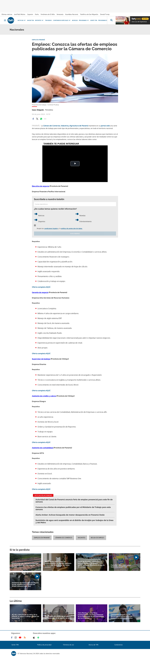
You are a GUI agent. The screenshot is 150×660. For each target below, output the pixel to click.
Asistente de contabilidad (42, 448)
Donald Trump (104, 14)
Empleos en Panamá (42, 538)
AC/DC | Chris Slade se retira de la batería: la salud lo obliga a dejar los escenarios (25, 616)
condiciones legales (51, 228)
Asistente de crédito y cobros (44, 396)
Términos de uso (68, 645)
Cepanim (30, 14)
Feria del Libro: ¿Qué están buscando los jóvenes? (121, 566)
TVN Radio (48, 20)
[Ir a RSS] (25, 637)
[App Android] (38, 637)
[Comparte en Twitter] (37, 119)
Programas (83, 20)
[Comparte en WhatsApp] (41, 119)
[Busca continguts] (111, 20)
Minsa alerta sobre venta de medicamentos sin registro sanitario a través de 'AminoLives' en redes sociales (58, 564)
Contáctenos (118, 645)
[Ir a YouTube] (20, 637)
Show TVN (30, 20)
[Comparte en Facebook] (33, 119)
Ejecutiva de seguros (40, 186)
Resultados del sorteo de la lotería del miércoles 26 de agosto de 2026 (58, 617)
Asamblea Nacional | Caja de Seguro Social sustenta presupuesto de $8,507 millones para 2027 (25, 584)
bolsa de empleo (97, 538)
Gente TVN (93, 20)
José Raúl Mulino (19, 14)
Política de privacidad (44, 645)
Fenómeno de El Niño (48, 14)
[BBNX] (13, 653)
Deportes (38, 20)
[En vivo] (133, 18)
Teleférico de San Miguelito (89, 14)
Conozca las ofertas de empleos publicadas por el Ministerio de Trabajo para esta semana (73, 508)
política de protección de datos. (71, 228)
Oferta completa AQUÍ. (41, 287)
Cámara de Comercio (63, 538)
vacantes (81, 538)
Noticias (20, 20)
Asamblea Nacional (71, 14)
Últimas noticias (7, 14)
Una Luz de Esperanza (139, 22)
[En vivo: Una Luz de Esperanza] (123, 20)
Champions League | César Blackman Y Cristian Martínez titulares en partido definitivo (122, 616)
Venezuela (60, 14)
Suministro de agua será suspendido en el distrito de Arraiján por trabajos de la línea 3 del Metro (74, 521)
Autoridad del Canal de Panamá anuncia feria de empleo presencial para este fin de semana (74, 500)
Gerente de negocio (40, 292)
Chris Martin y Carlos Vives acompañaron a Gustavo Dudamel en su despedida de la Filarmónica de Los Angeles (90, 615)
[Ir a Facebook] (12, 637)
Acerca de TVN (93, 645)
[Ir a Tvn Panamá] (11, 20)
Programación (103, 20)
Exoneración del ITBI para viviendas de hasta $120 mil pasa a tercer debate (25, 565)
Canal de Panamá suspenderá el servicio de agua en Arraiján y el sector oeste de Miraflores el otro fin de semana (91, 564)
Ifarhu (37, 14)
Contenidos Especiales (60, 20)
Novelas (75, 20)
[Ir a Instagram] (16, 637)
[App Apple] (34, 637)
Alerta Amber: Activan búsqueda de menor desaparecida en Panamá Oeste (70, 515)
